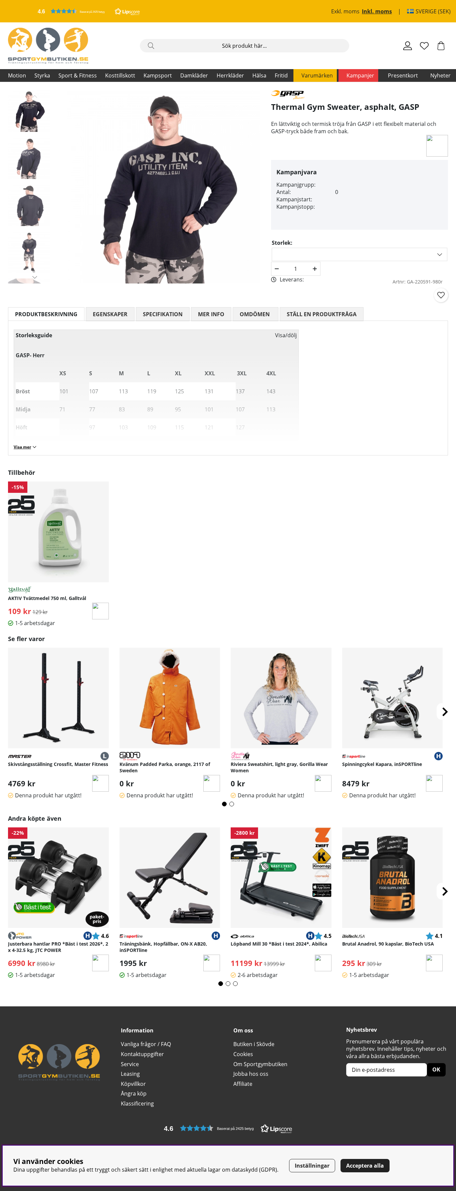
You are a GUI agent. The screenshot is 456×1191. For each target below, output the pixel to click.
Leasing (130, 1073)
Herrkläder (230, 75)
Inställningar (312, 1165)
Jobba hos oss (250, 1073)
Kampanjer (360, 75)
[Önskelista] (424, 46)
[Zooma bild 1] (163, 186)
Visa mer (22, 447)
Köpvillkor (133, 1083)
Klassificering (137, 1103)
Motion (17, 75)
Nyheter (440, 75)
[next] (445, 711)
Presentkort (403, 75)
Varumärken (317, 75)
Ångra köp (134, 1093)
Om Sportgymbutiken (260, 1064)
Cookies (243, 1054)
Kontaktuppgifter (142, 1054)
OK (436, 1069)
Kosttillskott (120, 75)
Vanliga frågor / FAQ (146, 1044)
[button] (88, 11)
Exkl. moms (345, 11)
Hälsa (259, 75)
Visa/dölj (286, 335)
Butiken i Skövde (253, 1044)
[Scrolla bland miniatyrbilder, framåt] (35, 277)
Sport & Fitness (77, 75)
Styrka (42, 75)
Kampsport (158, 75)
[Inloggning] (408, 46)
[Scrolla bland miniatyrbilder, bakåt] (35, 96)
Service (130, 1064)
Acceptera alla (365, 1165)
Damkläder (194, 75)
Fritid (281, 75)
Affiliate (242, 1083)
